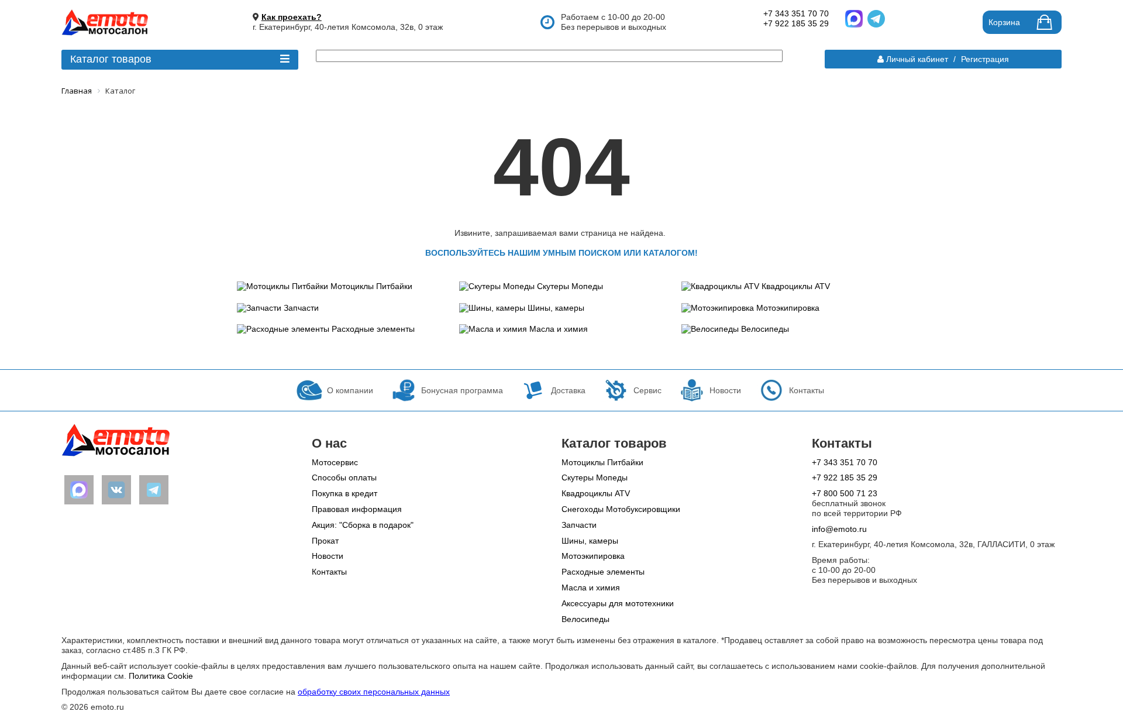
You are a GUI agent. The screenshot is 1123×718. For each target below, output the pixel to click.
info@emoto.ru (839, 529)
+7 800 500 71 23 (844, 493)
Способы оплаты (344, 477)
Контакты (329, 571)
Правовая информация (357, 509)
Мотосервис (335, 462)
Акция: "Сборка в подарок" (363, 525)
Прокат (325, 540)
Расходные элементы (373, 329)
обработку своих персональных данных (374, 691)
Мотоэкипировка (787, 307)
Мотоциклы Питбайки (371, 286)
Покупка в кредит (344, 493)
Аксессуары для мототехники (618, 603)
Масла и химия (558, 329)
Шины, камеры (556, 307)
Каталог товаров (110, 59)
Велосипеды (765, 329)
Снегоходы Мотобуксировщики (621, 509)
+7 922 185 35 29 (796, 23)
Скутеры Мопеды (570, 286)
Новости (327, 556)
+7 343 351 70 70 (796, 13)
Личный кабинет (917, 59)
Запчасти (301, 307)
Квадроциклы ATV (796, 286)
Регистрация (985, 59)
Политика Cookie (161, 676)
